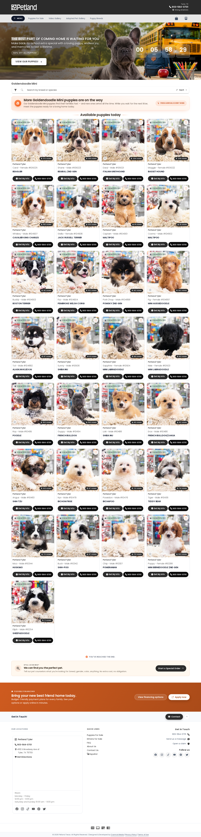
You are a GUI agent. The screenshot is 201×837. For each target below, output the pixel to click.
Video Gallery (55, 18)
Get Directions (24, 757)
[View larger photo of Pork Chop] (140, 254)
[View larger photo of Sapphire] (140, 320)
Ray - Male (22, 431)
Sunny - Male (69, 365)
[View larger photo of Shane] (95, 122)
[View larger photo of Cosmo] (185, 188)
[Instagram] (22, 809)
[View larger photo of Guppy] (95, 386)
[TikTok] (28, 809)
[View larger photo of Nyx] (95, 452)
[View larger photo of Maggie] (185, 122)
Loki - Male (112, 431)
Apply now (180, 697)
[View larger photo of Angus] (50, 452)
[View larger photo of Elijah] (50, 584)
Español (93, 754)
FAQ (89, 742)
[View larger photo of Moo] (50, 518)
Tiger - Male (158, 497)
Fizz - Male (68, 299)
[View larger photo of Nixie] (185, 320)
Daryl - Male (113, 167)
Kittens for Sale (94, 739)
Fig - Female (159, 299)
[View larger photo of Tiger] (185, 452)
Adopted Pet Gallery (75, 18)
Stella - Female (70, 233)
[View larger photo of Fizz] (95, 254)
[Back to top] (187, 716)
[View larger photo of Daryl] (140, 122)
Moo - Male (23, 563)
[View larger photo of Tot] (50, 320)
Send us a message (176, 739)
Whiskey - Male (25, 233)
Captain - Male (115, 233)
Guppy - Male (69, 431)
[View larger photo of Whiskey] (50, 188)
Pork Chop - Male (116, 299)
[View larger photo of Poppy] (185, 518)
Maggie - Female (161, 167)
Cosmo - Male (160, 233)
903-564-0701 (179, 734)
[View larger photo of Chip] (140, 518)
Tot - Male (23, 365)
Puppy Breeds (96, 18)
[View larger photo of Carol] (50, 122)
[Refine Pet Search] (15, 90)
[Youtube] (174, 754)
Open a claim (179, 743)
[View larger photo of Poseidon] (140, 452)
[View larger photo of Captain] (140, 188)
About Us (91, 746)
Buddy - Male (24, 299)
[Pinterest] (39, 809)
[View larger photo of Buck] (95, 518)
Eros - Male (158, 431)
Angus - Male (23, 497)
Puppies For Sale (36, 18)
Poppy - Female (160, 563)
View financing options (150, 697)
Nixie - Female (159, 365)
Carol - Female (25, 167)
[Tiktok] (168, 754)
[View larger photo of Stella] (95, 188)
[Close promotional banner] (185, 27)
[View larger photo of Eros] (185, 386)
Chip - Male (113, 563)
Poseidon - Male (115, 497)
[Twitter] (44, 809)
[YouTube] (33, 809)
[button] (22, 122)
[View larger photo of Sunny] (95, 320)
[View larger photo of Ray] (50, 386)
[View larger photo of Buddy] (50, 254)
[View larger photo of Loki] (140, 386)
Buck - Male (68, 563)
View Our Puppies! (27, 61)
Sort (181, 90)
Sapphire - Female (116, 365)
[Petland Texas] (24, 7)
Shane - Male (69, 167)
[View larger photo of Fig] (185, 254)
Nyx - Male (67, 497)
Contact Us (92, 750)
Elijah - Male (23, 629)
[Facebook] (17, 809)
